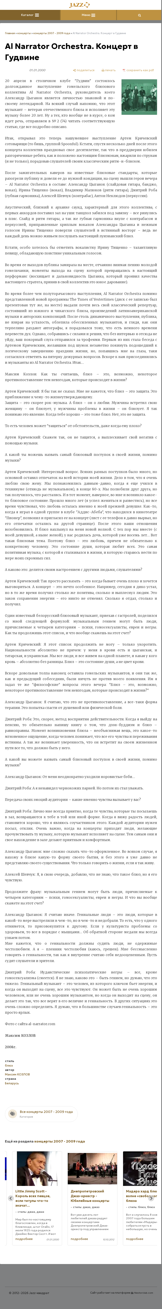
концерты (24, 33)
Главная (10, 33)
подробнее (24, 1239)
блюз (9, 1065)
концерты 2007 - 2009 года (51, 33)
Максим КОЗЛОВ (17, 1074)
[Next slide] (151, 1198)
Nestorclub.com (143, 1292)
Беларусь (12, 1083)
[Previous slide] (11, 1198)
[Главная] (81, 5)
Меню (86, 15)
